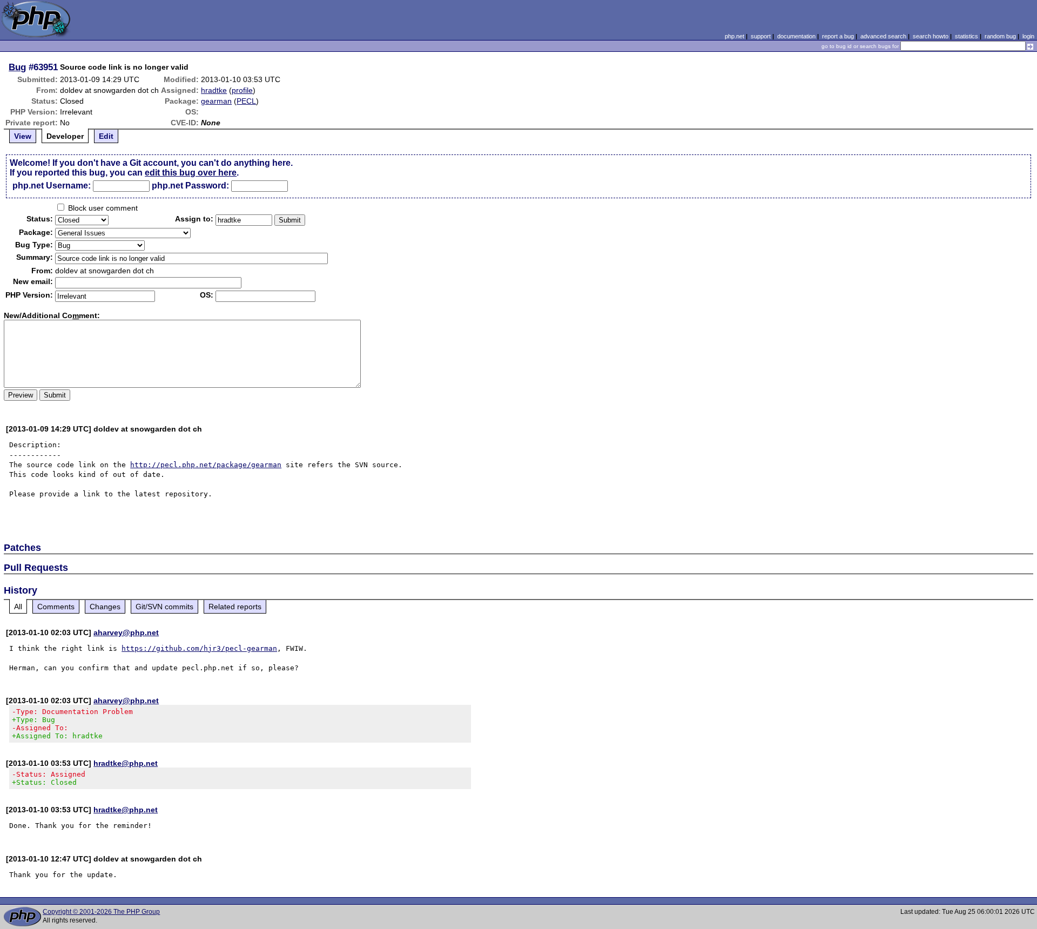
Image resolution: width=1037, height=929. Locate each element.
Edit (106, 136)
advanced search (883, 36)
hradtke (214, 90)
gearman (216, 101)
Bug (17, 67)
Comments (56, 606)
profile (242, 90)
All (18, 606)
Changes (105, 606)
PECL (246, 101)
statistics (966, 36)
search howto (930, 36)
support (761, 36)
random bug (1000, 36)
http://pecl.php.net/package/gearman (205, 465)
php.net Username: (51, 185)
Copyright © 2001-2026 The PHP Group (101, 911)
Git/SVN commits (164, 606)
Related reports (234, 606)
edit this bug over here (191, 172)
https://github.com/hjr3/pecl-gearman (199, 648)
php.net (734, 36)
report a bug (838, 36)
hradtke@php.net (125, 763)
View (22, 136)
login (1028, 36)
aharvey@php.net (126, 632)
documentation (796, 36)
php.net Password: (190, 185)
